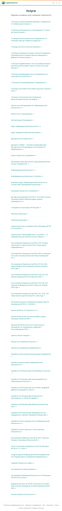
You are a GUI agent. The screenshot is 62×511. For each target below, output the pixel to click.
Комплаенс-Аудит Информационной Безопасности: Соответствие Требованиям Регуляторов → (29, 183)
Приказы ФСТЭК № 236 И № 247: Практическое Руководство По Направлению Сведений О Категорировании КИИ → (27, 327)
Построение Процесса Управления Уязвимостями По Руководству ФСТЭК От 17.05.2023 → (30, 303)
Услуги (56, 505)
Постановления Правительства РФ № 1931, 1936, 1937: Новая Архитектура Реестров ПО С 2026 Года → (30, 295)
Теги (43, 505)
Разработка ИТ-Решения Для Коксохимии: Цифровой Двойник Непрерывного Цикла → (30, 389)
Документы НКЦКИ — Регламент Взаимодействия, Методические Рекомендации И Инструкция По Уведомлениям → (29, 147)
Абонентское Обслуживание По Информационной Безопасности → (29, 107)
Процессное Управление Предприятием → (26, 348)
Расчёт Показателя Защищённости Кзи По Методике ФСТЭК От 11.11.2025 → (30, 447)
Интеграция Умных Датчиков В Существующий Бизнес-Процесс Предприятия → (31, 163)
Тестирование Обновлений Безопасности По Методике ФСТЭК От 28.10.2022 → (31, 476)
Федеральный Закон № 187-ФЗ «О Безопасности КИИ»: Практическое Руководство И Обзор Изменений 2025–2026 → (30, 486)
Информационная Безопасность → (23, 170)
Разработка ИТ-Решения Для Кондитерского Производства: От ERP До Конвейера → (27, 397)
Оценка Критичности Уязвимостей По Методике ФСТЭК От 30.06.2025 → (31, 227)
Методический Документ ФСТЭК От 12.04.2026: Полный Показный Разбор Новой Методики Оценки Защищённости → (31, 199)
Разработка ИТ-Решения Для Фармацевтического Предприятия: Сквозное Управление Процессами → (29, 414)
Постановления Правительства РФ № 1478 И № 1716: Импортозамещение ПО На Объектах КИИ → (29, 276)
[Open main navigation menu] (59, 3)
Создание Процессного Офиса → (22, 463)
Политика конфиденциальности (14, 505)
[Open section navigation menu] (56, 3)
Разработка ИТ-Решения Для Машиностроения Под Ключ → (29, 405)
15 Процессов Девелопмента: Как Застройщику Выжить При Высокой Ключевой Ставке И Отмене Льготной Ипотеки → (31, 66)
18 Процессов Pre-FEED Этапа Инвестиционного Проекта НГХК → (31, 90)
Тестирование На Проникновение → (24, 469)
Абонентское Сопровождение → (22, 114)
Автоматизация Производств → (22, 120)
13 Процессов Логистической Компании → (26, 47)
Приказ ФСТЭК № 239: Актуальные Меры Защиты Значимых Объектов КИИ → (28, 318)
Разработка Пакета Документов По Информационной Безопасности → (30, 422)
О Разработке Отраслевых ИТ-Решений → (26, 208)
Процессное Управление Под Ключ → (24, 342)
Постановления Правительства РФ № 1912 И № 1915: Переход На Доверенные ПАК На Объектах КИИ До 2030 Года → (29, 285)
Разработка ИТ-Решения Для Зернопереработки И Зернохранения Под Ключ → (29, 380)
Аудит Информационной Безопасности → (26, 126)
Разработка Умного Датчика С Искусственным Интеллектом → (27, 430)
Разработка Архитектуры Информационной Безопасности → (27, 363)
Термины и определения (33, 505)
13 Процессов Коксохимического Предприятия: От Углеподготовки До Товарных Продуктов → (29, 39)
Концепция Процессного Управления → (25, 191)
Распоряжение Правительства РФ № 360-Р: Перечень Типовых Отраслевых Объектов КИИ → (30, 439)
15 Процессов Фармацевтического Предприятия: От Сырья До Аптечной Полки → (29, 75)
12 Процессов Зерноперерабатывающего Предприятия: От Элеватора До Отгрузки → (31, 23)
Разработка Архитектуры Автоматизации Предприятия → (31, 355)
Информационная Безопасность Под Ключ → (27, 176)
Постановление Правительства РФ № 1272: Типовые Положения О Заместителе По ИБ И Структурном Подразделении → (29, 245)
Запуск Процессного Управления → (23, 155)
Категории (49, 505)
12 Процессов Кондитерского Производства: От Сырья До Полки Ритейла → (30, 31)
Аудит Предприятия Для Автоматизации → (26, 132)
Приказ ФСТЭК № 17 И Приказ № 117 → (24, 310)
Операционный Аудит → (20, 220)
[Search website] (53, 3)
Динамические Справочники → (22, 139)
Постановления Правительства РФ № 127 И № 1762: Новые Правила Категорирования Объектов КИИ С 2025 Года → (29, 266)
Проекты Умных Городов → (21, 335)
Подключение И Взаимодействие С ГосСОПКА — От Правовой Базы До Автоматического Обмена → (29, 236)
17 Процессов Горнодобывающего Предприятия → (29, 83)
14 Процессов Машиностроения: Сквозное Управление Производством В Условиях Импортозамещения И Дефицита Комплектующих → (30, 55)
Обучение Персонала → (19, 214)
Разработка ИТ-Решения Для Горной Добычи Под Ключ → (30, 372)
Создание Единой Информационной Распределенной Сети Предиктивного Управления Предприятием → (30, 456)
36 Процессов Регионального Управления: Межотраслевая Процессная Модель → (26, 98)
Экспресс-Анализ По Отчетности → (23, 494)
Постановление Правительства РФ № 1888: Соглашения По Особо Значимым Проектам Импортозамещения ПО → (31, 256)
